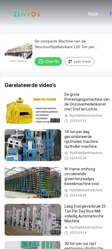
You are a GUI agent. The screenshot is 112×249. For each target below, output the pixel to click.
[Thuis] (26, 13)
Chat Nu (52, 61)
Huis (93, 14)
